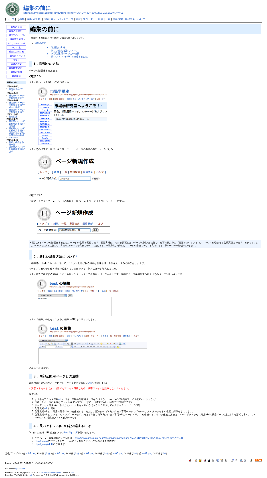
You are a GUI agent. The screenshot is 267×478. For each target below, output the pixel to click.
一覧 (107, 19)
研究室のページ (16, 35)
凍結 (46, 19)
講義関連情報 (16, 39)
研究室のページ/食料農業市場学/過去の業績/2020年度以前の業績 (17, 131)
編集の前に (37, 8)
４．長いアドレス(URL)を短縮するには (67, 56)
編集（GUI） (34, 19)
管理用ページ (16, 56)
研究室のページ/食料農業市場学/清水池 (17, 123)
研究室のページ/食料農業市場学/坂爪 (17, 149)
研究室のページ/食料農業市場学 (17, 110)
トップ (10, 19)
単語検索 (118, 19)
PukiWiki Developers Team (50, 473)
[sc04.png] (91, 343)
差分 (53, 19)
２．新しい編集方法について (61, 50)
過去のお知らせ (16, 51)
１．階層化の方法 (55, 47)
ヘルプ (141, 19)
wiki (90, 383)
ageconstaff (20, 469)
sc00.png (118, 453)
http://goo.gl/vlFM (44, 444)
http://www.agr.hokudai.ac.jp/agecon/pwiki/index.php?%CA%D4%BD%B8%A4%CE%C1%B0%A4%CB (129, 438)
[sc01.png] (73, 171)
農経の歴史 (16, 64)
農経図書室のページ (16, 89)
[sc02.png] (72, 222)
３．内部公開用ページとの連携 (62, 53)
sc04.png (31, 453)
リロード (88, 19)
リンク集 (16, 47)
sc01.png (147, 453)
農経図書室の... (16, 68)
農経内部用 (16, 72)
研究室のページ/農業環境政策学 (17, 96)
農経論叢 (16, 76)
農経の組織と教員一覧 (16, 143)
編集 (22, 19)
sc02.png (89, 453)
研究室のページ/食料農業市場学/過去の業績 (17, 104)
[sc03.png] (77, 296)
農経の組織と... (16, 31)
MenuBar (13, 137)
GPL (72, 473)
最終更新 (130, 19)
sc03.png (60, 453)
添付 (78, 19)
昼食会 (16, 60)
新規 (100, 19)
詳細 (47, 453)
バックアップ (65, 19)
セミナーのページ (16, 43)
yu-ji (30, 475)
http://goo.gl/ (71, 432)
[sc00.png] (71, 115)
